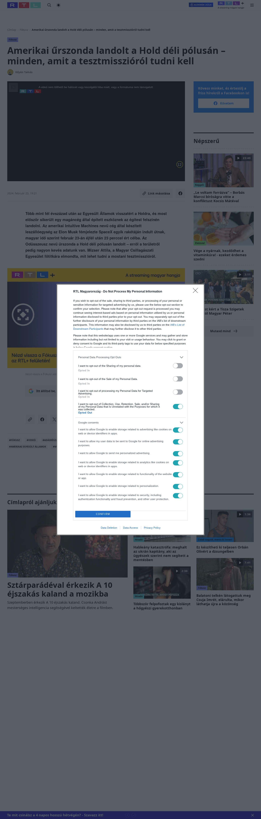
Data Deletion (109, 527)
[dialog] (130, 409)
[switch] (178, 365)
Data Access (130, 527)
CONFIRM (103, 514)
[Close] (196, 291)
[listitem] (130, 357)
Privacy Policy (152, 527)
